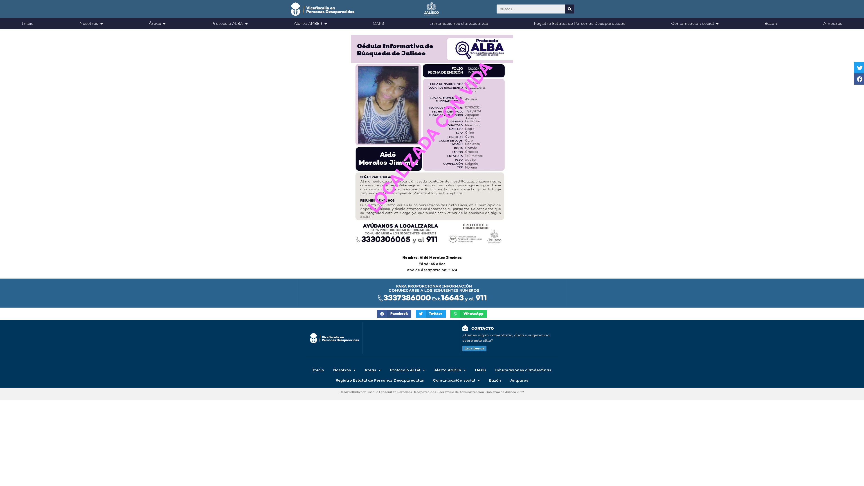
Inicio (28, 23)
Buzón (771, 23)
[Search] (569, 9)
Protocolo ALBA (227, 23)
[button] (474, 348)
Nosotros (89, 23)
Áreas (155, 23)
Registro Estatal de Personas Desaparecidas (579, 23)
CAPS (378, 23)
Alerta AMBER (308, 23)
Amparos (832, 23)
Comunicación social (692, 23)
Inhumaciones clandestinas (459, 23)
